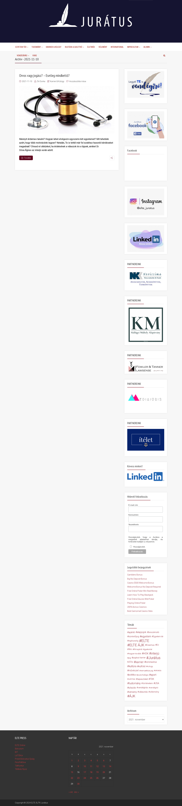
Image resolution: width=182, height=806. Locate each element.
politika (132, 674)
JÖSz (130, 662)
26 (97, 778)
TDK (152, 679)
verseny (133, 691)
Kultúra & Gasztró (73, 47)
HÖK (145, 653)
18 (91, 772)
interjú (155, 653)
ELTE (145, 640)
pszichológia (142, 675)
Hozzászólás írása (77, 81)
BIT (16, 752)
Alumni (146, 47)
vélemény (154, 692)
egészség (133, 640)
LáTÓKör (19, 755)
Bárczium (19, 749)
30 (78, 784)
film (130, 649)
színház (131, 679)
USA (157, 683)
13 (104, 766)
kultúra (132, 666)
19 (97, 772)
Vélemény (103, 47)
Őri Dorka (41, 81)
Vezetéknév (133, 524)
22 (72, 778)
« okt (71, 792)
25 (91, 778)
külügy (150, 666)
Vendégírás (22, 55)
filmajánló (138, 649)
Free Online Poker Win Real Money (142, 591)
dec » (76, 792)
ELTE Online (20, 745)
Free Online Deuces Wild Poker (140, 599)
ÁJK (132, 696)
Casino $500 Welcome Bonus (140, 583)
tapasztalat (142, 679)
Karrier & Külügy (53, 47)
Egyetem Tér (20, 47)
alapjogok (141, 632)
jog (129, 658)
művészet (134, 670)
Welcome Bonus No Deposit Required (144, 587)
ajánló (132, 632)
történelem (148, 683)
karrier (140, 662)
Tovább (27, 158)
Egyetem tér (158, 636)
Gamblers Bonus (134, 575)
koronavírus (151, 662)
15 (72, 772)
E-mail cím (133, 505)
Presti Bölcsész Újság (24, 759)
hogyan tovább (134, 653)
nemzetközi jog (146, 670)
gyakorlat (148, 649)
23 (78, 778)
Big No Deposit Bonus (137, 579)
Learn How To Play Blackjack (140, 595)
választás (143, 692)
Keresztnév (133, 515)
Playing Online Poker (136, 603)
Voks (34, 55)
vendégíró (154, 687)
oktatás (158, 670)
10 (85, 766)
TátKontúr (19, 766)
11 (91, 766)
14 (110, 766)
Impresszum (132, 47)
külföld (141, 666)
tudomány (135, 683)
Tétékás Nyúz (21, 769)
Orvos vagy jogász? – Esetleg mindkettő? (44, 75)
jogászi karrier (139, 657)
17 (85, 772)
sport (153, 674)
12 (97, 766)
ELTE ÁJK (136, 645)
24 (85, 778)
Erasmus (150, 645)
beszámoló (153, 632)
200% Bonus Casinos (137, 607)
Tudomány (36, 47)
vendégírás (143, 687)
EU (157, 645)
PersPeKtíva (20, 762)
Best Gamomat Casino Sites (140, 611)
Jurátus (154, 657)
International (117, 47)
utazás (132, 687)
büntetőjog (134, 636)
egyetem (146, 636)
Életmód (91, 47)
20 (104, 772)
